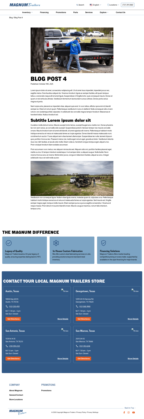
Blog (11, 17)
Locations (113, 5)
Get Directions (13, 319)
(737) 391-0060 (127, 5)
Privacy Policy (81, 412)
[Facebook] (124, 412)
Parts (75, 12)
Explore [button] (103, 12)
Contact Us (120, 12)
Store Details (62, 319)
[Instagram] (129, 412)
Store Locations (16, 399)
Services (89, 12)
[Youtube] (133, 412)
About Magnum (15, 390)
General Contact (16, 395)
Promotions (61, 12)
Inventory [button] (26, 12)
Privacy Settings (92, 412)
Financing (44, 12)
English (96, 5)
